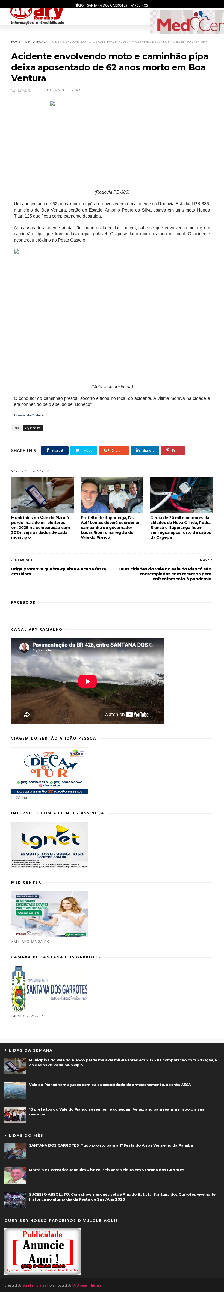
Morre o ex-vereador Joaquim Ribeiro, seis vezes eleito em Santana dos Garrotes (106, 1170)
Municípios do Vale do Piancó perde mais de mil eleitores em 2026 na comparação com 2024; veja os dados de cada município (40, 527)
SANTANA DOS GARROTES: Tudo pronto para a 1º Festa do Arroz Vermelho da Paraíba (111, 1145)
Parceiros (139, 6)
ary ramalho (35, 41)
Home (15, 41)
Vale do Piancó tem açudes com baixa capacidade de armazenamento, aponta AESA (110, 1084)
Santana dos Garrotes (107, 6)
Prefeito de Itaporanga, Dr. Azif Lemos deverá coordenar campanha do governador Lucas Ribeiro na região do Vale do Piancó (110, 527)
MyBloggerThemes (86, 1285)
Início (78, 6)
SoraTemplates (34, 1285)
